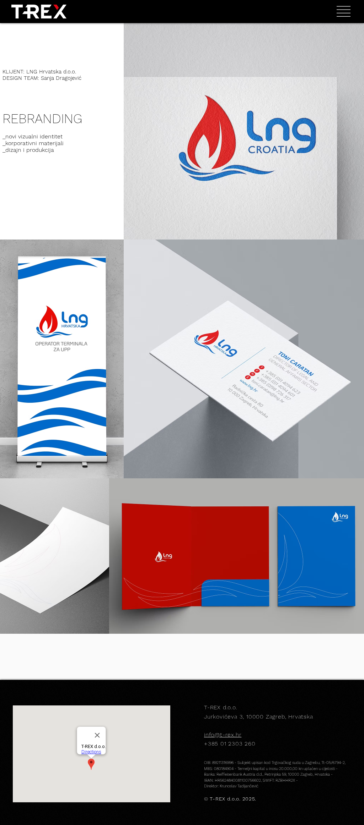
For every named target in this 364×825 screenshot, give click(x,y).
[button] (343, 11)
